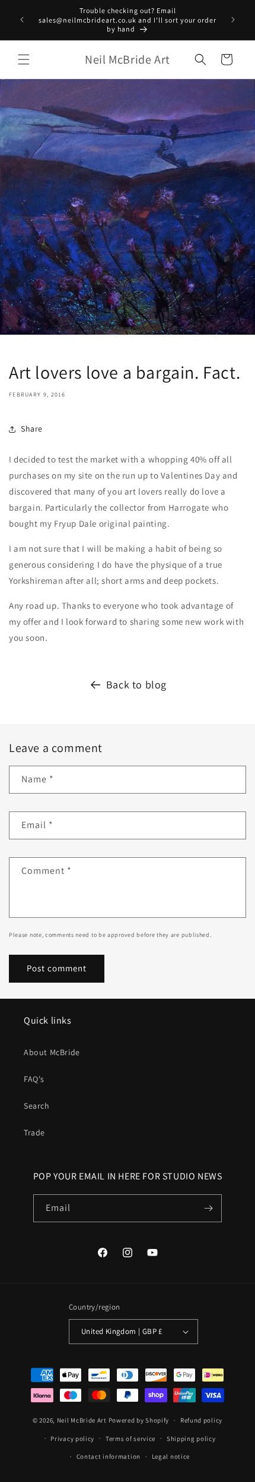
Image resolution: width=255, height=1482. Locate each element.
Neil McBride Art (82, 1420)
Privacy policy (72, 1438)
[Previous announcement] (22, 20)
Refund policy (201, 1420)
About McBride (52, 1052)
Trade (34, 1132)
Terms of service (130, 1438)
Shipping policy (191, 1438)
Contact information (108, 1456)
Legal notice (171, 1456)
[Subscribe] (208, 1208)
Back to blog (136, 684)
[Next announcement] (233, 20)
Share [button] (32, 428)
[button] (24, 59)
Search (37, 1105)
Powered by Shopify (139, 1420)
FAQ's (34, 1079)
